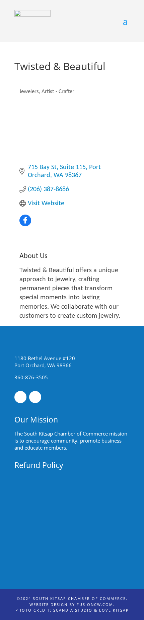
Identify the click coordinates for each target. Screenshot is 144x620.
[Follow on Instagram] (35, 397)
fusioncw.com (95, 604)
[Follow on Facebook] (20, 397)
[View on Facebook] (25, 224)
